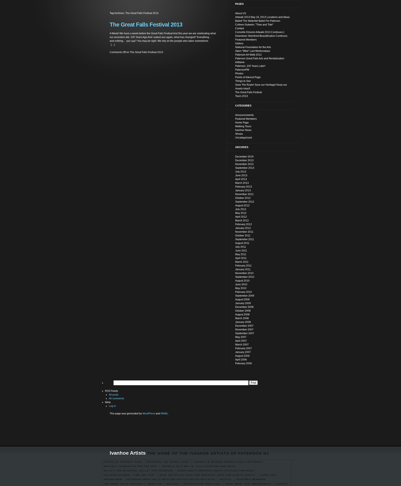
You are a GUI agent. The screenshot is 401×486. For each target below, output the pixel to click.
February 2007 (243, 348)
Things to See (243, 81)
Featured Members (251, 479)
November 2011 (244, 231)
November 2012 (244, 194)
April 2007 (241, 340)
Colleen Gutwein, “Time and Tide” (129, 475)
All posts (113, 394)
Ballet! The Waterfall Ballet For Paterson (138, 471)
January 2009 (243, 303)
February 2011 (243, 265)
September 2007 (244, 333)
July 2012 (240, 209)
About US (155, 484)
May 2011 (240, 254)
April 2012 (241, 216)
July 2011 (240, 246)
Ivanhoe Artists (128, 453)
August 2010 (242, 280)
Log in (112, 406)
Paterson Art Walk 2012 (202, 484)
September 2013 (244, 167)
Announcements (244, 115)
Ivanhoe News (243, 130)
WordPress (148, 413)
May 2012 (240, 213)
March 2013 (242, 182)
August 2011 (242, 243)
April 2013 (241, 179)
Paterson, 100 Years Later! (168, 462)
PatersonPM (113, 479)
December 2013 (244, 160)
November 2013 (244, 164)
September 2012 (244, 201)
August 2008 (242, 314)
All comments (116, 398)
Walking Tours (243, 126)
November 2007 (244, 329)
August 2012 (242, 205)
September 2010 (244, 276)
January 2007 (243, 352)
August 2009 (242, 299)
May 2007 (240, 337)
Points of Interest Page (123, 462)
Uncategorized (243, 137)
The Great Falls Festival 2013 (146, 25)
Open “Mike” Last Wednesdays (248, 484)
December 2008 (244, 307)
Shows (239, 133)
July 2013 (240, 171)
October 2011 (242, 235)
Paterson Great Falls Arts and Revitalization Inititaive (171, 479)
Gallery (172, 484)
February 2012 (243, 224)
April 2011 (241, 258)
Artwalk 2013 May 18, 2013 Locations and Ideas (199, 466)
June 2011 (241, 250)
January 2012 (243, 228)
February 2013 (243, 186)
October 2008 (243, 310)
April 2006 (241, 359)
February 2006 (243, 363)
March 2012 (242, 220)
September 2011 (244, 239)
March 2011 (242, 261)
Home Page (242, 122)
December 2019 (244, 156)
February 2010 (243, 292)
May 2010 (240, 288)
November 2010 (244, 273)
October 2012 (243, 198)
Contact (282, 484)
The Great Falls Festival (123, 484)
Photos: (226, 479)
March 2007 (242, 344)
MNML (164, 413)
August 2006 (242, 355)
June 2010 (241, 284)
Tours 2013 (268, 475)
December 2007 (244, 325)
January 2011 (243, 269)
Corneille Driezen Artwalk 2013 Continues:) (229, 462)
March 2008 (242, 318)
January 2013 (243, 190)
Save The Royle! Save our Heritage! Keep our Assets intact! (207, 475)
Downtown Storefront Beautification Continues (215, 471)
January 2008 (243, 322)
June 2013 (241, 175)
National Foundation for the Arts (130, 466)
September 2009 (244, 295)
